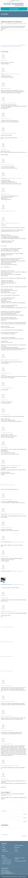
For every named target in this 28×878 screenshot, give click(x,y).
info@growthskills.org (9, 873)
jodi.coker (11, 23)
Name (24, 814)
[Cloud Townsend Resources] (14, 3)
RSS (21, 45)
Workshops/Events (19, 845)
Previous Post (4, 834)
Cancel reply (9, 795)
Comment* (4, 811)
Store (3, 847)
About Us (4, 849)
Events (16, 23)
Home (3, 845)
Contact (16, 851)
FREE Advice (5, 851)
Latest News (21, 23)
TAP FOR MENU (14, 9)
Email (24, 817)
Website (25, 821)
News (16, 849)
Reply (6, 60)
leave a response (5, 46)
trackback (12, 46)
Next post (24, 835)
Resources (17, 847)
